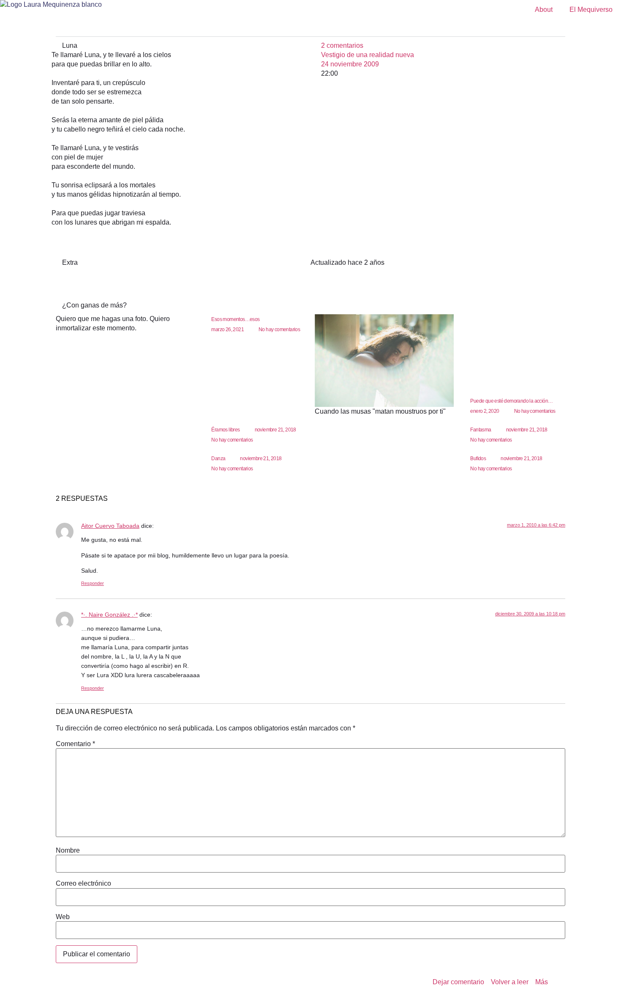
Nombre (68, 850)
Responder (92, 583)
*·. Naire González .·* (109, 614)
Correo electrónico (83, 883)
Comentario (75, 744)
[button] (310, 30)
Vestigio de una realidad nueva (367, 54)
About (544, 9)
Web (63, 917)
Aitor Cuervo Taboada (110, 525)
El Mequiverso (591, 9)
